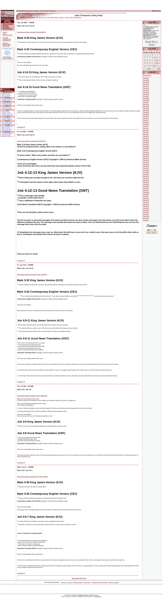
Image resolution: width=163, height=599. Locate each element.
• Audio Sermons (5, 96)
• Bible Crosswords (6, 130)
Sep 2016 (146, 146)
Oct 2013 (146, 214)
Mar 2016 (146, 158)
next (159, 68)
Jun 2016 (146, 152)
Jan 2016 (146, 162)
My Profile (5, 37)
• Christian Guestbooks (7, 133)
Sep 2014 (146, 192)
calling (71, 400)
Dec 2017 (146, 116)
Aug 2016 (146, 148)
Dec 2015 (146, 164)
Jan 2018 (146, 114)
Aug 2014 (146, 194)
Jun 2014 (146, 198)
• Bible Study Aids (5, 93)
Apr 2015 (146, 178)
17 (157, 60)
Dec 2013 (146, 210)
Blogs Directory (28, 11)
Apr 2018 (146, 108)
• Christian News (5, 111)
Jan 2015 (146, 184)
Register (5, 32)
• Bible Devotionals (6, 95)
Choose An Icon (7, 39)
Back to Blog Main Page (79, 578)
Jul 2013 (145, 220)
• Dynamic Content (6, 136)
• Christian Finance (6, 107)
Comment (20, 127)
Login (4, 33)
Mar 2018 (146, 110)
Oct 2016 (146, 144)
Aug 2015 (146, 172)
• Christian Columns (6, 112)
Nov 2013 (146, 212)
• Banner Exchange (6, 134)
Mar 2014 (146, 204)
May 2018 (146, 106)
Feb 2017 (146, 136)
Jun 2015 (146, 174)
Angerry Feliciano (7, 57)
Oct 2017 (146, 120)
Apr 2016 (146, 156)
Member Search (7, 44)
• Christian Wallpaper (6, 123)
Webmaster (98, 596)
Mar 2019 (146, 86)
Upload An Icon (7, 40)
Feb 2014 (146, 206)
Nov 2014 (146, 188)
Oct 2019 (146, 78)
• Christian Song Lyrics (7, 114)
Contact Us (70, 582)
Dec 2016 (146, 140)
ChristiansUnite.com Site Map (99, 582)
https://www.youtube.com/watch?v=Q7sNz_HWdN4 (32, 476)
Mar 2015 (146, 180)
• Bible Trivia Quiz (5, 127)
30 (154, 66)
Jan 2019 (146, 90)
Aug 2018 (146, 100)
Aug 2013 (146, 218)
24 (157, 63)
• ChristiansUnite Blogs (7, 99)
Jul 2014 (145, 196)
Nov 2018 (146, 94)
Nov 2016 (146, 142)
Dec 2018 (146, 92)
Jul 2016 (145, 150)
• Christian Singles (5, 118)
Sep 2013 (146, 216)
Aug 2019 (146, 80)
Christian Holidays (78, 582)
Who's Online (6, 45)
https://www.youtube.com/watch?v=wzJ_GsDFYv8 (32, 274)
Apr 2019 (146, 84)
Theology (36, 11)
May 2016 (146, 154)
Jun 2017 (146, 128)
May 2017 (146, 130)
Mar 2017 (146, 134)
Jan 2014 (146, 208)
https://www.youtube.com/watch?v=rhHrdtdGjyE (31, 32)
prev (149, 68)
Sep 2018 (146, 98)
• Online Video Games (7, 129)
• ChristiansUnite (7, 108)
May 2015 (146, 176)
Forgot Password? (8, 35)
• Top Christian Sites (6, 104)
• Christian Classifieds (6, 119)
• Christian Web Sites (6, 103)
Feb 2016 (146, 160)
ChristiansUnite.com (82, 595)
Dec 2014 (146, 186)
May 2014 (146, 200)
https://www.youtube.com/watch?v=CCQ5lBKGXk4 (32, 396)
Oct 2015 (146, 168)
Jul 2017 (145, 126)
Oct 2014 (146, 190)
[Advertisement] (7, 74)
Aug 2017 (146, 124)
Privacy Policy (87, 582)
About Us (63, 582)
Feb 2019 (146, 88)
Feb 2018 (146, 112)
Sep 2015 (146, 170)
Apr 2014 (146, 202)
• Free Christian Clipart (7, 122)
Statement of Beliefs (113, 582)
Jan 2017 (146, 138)
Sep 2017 (146, 122)
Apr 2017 (146, 132)
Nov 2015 (146, 166)
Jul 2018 (145, 102)
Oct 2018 (146, 96)
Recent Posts (147, 75)
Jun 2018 (146, 104)
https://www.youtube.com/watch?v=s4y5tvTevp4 (31, 141)
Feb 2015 (146, 182)
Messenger (6, 43)
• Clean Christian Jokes (7, 126)
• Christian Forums (5, 100)
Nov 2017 (146, 118)
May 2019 (146, 82)
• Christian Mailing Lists (7, 115)
